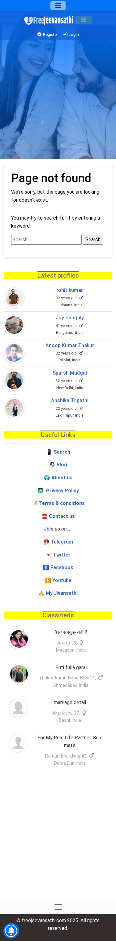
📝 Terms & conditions (58, 503)
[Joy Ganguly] (14, 325)
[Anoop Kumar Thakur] (14, 352)
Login (73, 34)
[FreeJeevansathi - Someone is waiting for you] (49, 20)
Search (62, 452)
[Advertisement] (58, 101)
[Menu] (58, 5)
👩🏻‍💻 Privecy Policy (58, 491)
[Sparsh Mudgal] (14, 380)
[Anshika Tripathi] (14, 407)
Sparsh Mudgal (70, 373)
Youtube (61, 580)
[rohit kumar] (14, 297)
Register (50, 34)
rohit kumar (69, 290)
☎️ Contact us (58, 516)
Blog (62, 465)
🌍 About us (58, 478)
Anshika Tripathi (69, 400)
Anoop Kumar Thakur (69, 345)
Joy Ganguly (70, 318)
